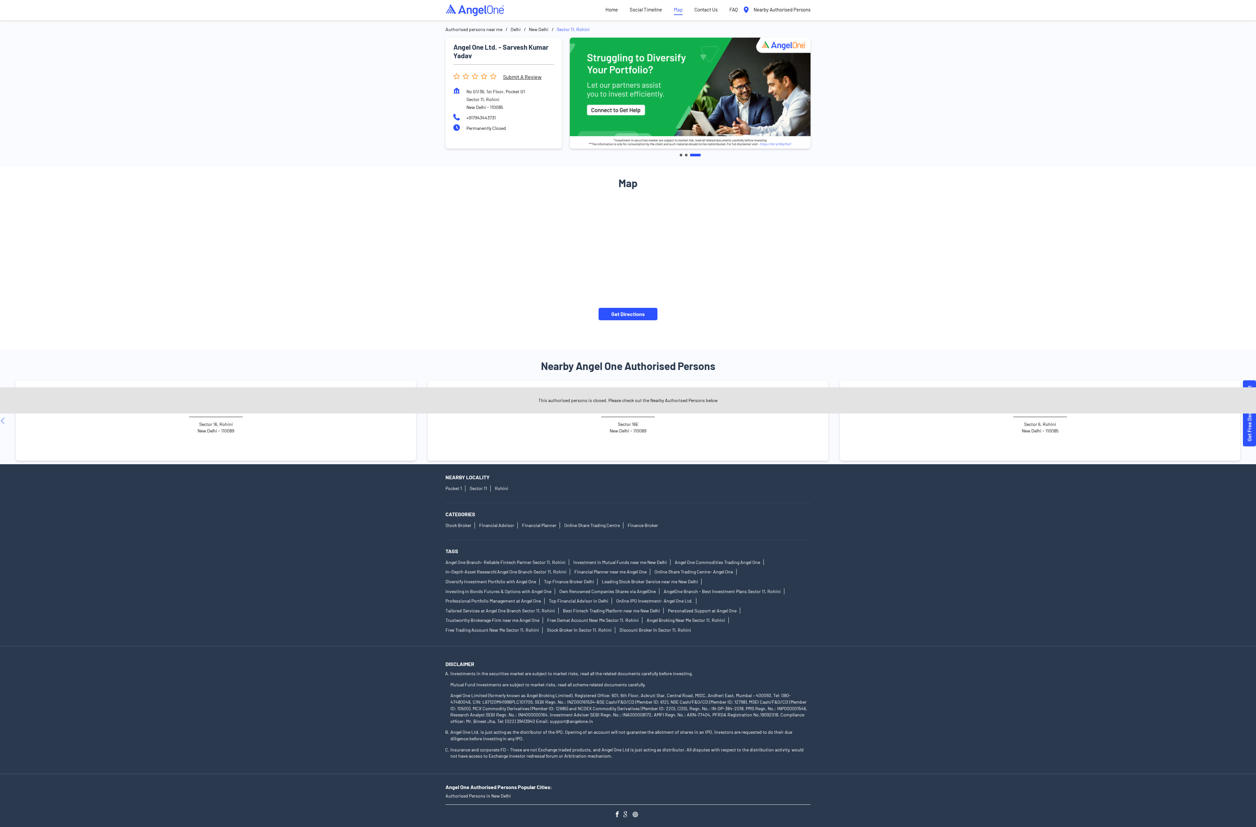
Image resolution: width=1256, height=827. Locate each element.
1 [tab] (685, 155)
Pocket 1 (453, 488)
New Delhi (539, 29)
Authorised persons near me (473, 29)
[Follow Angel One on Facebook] (618, 815)
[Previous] (4, 421)
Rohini (501, 488)
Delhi (516, 29)
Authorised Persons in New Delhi (478, 796)
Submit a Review (522, 77)
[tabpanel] (690, 93)
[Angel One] (474, 10)
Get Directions (628, 314)
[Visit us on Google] (628, 815)
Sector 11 (478, 488)
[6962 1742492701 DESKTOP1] (1249, 413)
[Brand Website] (637, 815)
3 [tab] (699, 155)
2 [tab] (694, 155)
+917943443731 (481, 117)
